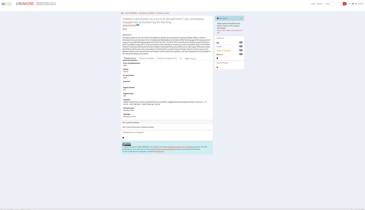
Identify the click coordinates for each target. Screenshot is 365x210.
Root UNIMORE (131, 13)
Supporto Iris (159, 151)
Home (313, 4)
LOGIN (360, 4)
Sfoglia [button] (319, 4)
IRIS (122, 13)
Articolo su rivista (163, 13)
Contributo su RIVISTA (147, 13)
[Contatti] (356, 4)
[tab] (181, 58)
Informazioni (223, 18)
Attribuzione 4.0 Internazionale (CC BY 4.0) (166, 149)
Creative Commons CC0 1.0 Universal (181, 147)
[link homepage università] (36, 3)
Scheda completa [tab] (146, 58)
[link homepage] (7, 3)
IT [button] (349, 4)
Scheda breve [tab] (130, 58)
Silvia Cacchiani (129, 25)
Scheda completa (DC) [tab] (167, 58)
